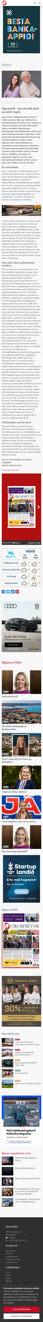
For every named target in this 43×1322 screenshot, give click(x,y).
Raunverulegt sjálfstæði (14, 851)
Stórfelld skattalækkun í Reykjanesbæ (14, 728)
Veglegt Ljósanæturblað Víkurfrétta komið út (24, 1053)
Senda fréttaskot (12, 1262)
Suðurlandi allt (10, 696)
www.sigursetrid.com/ (10, 470)
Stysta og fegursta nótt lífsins (27, 1178)
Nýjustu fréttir (12, 663)
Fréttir (8, 1273)
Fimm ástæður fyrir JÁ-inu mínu (19, 821)
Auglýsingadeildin (12, 1256)
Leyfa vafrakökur (21, 1309)
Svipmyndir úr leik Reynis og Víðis (28, 1083)
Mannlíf (8, 1275)
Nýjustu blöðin (11, 1251)
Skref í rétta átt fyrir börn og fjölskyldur (16, 760)
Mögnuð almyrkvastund (25, 1168)
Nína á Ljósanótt (21, 1073)
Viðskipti (9, 1281)
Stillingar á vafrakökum (21, 1316)
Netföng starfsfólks (13, 1259)
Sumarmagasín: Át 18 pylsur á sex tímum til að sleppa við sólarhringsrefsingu (27, 1191)
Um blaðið (9, 1254)
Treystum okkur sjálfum (14, 791)
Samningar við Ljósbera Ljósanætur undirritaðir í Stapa (27, 1043)
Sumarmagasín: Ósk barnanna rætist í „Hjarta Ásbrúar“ (27, 1200)
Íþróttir (8, 1278)
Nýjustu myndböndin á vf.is (16, 1153)
